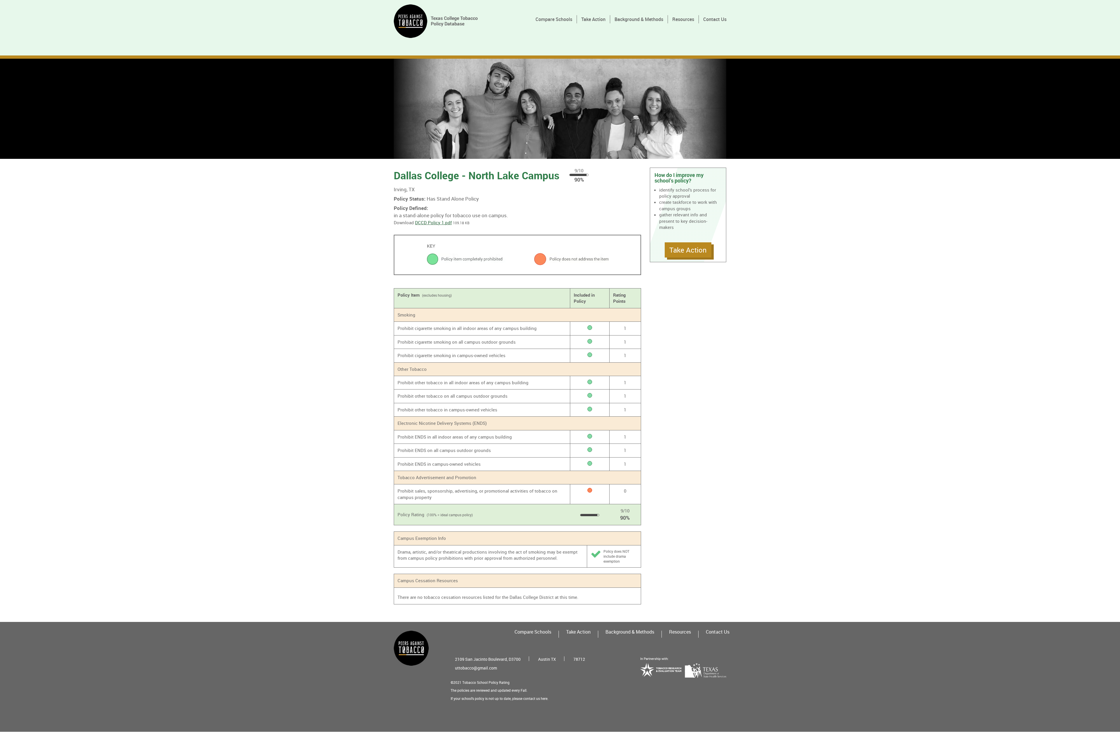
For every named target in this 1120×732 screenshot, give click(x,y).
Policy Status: (410, 198)
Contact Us (715, 19)
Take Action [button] (688, 250)
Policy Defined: (411, 208)
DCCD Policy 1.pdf (433, 222)
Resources (683, 19)
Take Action (593, 19)
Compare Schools (554, 19)
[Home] (438, 21)
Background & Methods (639, 19)
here (544, 698)
